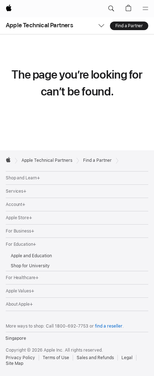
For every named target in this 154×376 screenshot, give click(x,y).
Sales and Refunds (95, 357)
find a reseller (108, 326)
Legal (127, 357)
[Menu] (145, 8)
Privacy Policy (20, 357)
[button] (111, 8)
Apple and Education (31, 255)
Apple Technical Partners (39, 25)
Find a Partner (129, 25)
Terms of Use (56, 357)
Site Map (14, 363)
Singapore (15, 338)
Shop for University (30, 265)
